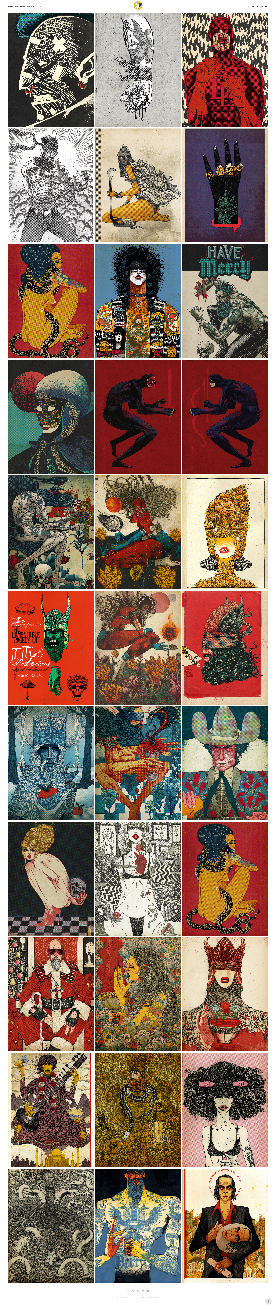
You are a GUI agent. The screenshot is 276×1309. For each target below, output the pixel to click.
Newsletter (20, 6)
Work (10, 6)
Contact (30, 6)
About (39, 6)
